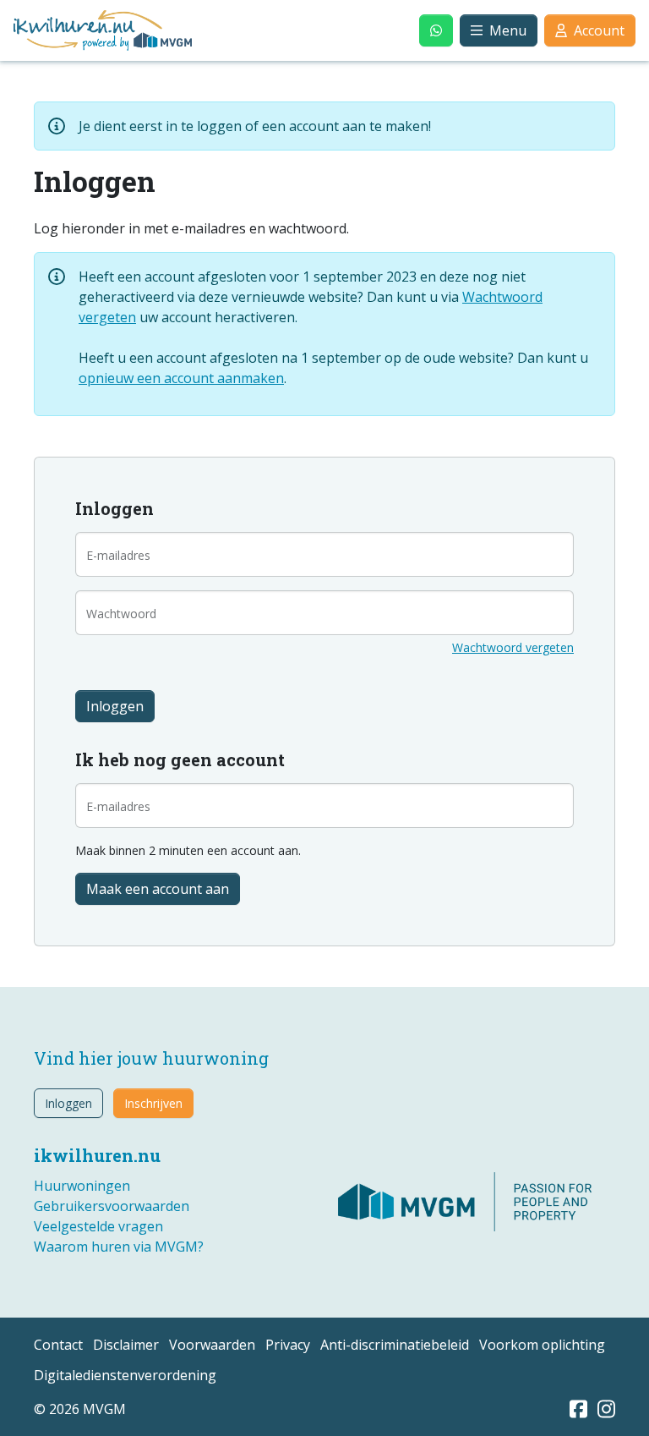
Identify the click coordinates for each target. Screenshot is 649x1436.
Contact (58, 1344)
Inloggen (68, 1103)
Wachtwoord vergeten (513, 647)
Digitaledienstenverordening (125, 1375)
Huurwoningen (82, 1185)
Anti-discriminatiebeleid (394, 1344)
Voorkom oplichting (542, 1344)
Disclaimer (126, 1344)
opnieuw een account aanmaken (181, 378)
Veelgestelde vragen (98, 1226)
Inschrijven (153, 1103)
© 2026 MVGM (80, 1409)
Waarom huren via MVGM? (119, 1246)
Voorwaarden (212, 1344)
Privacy (287, 1344)
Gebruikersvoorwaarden (111, 1206)
